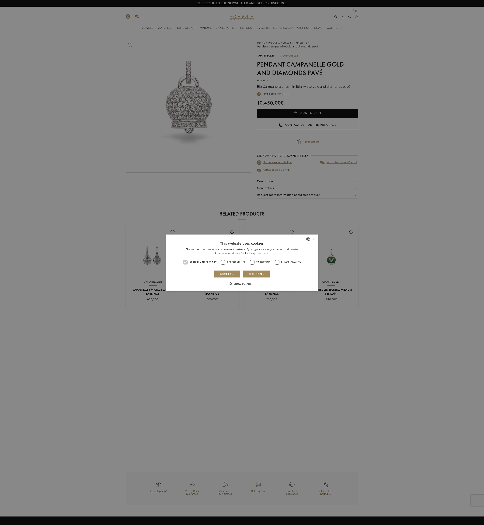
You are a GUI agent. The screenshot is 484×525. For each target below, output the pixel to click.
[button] (242, 283)
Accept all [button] (227, 273)
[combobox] (308, 239)
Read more (263, 252)
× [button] (313, 239)
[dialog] (242, 262)
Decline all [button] (256, 273)
